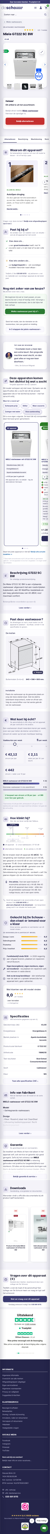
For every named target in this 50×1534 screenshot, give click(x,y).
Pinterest (5, 1447)
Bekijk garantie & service (24, 1176)
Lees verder (24, 608)
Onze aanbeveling (32, 412)
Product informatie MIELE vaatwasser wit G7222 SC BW (15, 1248)
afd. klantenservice (13, 1493)
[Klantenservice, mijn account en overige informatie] (40, 7)
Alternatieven (9, 139)
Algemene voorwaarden (11, 1388)
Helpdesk (6, 1424)
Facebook (6, 1440)
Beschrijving (23, 139)
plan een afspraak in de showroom (19, 905)
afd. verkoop (10, 1490)
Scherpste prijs (11, 406)
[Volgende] (45, 182)
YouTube (5, 1450)
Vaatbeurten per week (12, 740)
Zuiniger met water (12, 412)
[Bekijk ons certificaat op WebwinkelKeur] (25, 1507)
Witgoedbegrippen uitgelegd (13, 1382)
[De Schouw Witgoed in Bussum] (12, 8)
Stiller (25, 406)
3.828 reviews (30, 1324)
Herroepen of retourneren (12, 1421)
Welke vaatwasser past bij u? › (25, 311)
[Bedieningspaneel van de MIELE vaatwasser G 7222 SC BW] (32, 87)
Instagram (6, 1444)
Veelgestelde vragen (10, 1428)
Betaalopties (7, 1411)
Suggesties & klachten (11, 1395)
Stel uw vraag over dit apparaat (25, 1299)
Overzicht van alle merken (12, 1378)
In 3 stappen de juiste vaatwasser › (25, 329)
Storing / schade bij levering (13, 1414)
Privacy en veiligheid (10, 1392)
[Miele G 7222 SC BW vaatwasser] (40, 87)
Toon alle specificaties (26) (24, 1081)
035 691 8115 (21, 273)
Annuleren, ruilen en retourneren (15, 1418)
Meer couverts (38, 406)
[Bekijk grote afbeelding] (41, 52)
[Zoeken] (45, 14)
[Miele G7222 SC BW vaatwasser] (17, 87)
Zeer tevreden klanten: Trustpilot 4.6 (25, 2)
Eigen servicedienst (10, 1385)
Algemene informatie (10, 1375)
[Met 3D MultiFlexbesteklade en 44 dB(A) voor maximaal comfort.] (25, 87)
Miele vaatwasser (30, 111)
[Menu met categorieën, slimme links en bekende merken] (35, 7)
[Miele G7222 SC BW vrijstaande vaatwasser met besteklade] (9, 87)
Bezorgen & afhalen (10, 1408)
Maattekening (36, 139)
